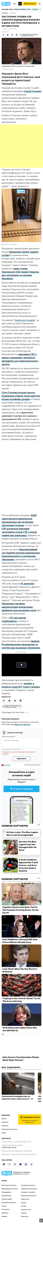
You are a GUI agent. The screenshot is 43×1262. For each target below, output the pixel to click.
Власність (24, 1216)
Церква (4, 1216)
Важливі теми (7, 9)
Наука (4, 1206)
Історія (23, 1206)
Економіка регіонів (9, 1202)
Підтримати (31, 3)
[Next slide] (39, 9)
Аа (20, 3)
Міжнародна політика (10, 1189)
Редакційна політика (9, 1129)
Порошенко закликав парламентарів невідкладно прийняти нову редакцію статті (19, 607)
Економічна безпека (28, 1196)
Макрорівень (6, 1192)
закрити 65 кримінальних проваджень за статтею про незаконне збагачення (21, 644)
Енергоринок (6, 1196)
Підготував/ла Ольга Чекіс (13, 712)
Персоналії (25, 1199)
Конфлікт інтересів (28, 1192)
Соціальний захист (28, 1185)
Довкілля (5, 1213)
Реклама (5, 1126)
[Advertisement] (21, 146)
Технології (5, 1209)
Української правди (24, 320)
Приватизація (7, 1199)
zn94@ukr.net (27, 1151)
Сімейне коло (26, 1210)
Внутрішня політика (9, 1185)
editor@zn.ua (32, 1154)
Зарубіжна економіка (29, 1189)
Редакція (5, 1122)
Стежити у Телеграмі (23, 789)
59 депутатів (27, 583)
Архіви (4, 1119)
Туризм (24, 1213)
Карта (4, 1133)
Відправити (21, 759)
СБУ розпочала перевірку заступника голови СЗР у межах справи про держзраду (19, 532)
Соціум (23, 1203)
